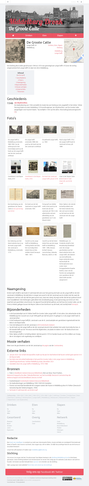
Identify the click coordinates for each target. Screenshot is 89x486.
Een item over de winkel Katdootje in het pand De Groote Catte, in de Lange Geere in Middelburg (41, 359)
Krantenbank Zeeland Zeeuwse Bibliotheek (34, 381)
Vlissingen (60, 430)
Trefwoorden (11, 395)
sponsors (36, 461)
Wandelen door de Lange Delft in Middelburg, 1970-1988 (28, 364)
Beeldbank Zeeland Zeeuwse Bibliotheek (28, 373)
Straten (9, 425)
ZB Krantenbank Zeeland (46, 325)
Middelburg (58, 51)
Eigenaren (10, 430)
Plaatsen (9, 421)
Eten (44, 35)
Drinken (28, 35)
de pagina (45, 345)
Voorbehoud (11, 482)
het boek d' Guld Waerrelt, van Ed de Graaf (65, 181)
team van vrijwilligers (16, 442)
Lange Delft (58, 53)
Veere (59, 432)
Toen (8, 411)
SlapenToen (11, 399)
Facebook (46, 472)
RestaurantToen (64, 397)
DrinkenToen (71, 395)
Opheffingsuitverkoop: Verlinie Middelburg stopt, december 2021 (31, 361)
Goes (58, 421)
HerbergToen (27, 397)
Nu (8, 409)
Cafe (50, 395)
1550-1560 (28, 395)
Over (33, 423)
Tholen (59, 428)
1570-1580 (44, 395)
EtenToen (11, 397)
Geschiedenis (36, 421)
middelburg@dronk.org (39, 450)
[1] (15, 112)
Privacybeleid (20, 482)
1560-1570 (36, 395)
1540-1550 (20, 395)
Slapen (60, 35)
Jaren (9, 428)
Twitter (59, 472)
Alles (8, 413)
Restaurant (54, 397)
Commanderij (58, 345)
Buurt (9, 423)
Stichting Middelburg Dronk (60, 457)
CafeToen (56, 395)
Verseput (75, 304)
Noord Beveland (62, 425)
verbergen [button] (20, 75)
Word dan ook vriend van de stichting (39, 465)
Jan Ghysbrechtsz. (21, 103)
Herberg (59, 47)
